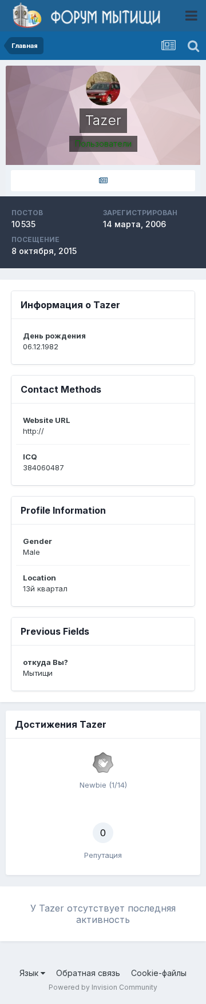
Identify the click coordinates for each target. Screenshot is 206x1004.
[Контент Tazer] (103, 181)
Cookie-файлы (159, 973)
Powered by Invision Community (103, 987)
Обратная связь (88, 973)
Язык (30, 973)
